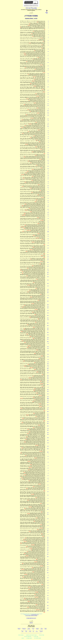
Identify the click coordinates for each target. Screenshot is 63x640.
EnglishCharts (46, 628)
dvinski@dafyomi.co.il (34, 614)
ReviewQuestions (28, 628)
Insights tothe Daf (19, 628)
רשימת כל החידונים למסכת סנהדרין (31, 615)
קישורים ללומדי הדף (37, 638)
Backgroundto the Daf (24, 628)
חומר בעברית (36, 636)
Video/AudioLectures (41, 631)
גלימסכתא (37, 631)
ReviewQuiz (26, 631)
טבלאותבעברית (30, 631)
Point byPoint (33, 628)
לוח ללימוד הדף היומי (27, 636)
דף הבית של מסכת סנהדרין (31, 618)
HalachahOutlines (37, 628)
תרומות (23, 638)
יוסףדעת (33, 631)
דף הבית (31, 622)
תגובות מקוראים (29, 638)
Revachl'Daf (22, 631)
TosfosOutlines (41, 628)
